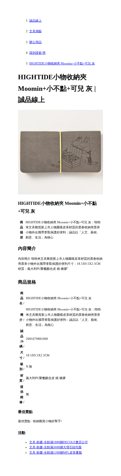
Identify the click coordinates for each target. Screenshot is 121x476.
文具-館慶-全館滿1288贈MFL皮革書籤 (55, 452)
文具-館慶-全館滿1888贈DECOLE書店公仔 (58, 442)
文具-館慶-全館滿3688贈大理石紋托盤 (55, 447)
